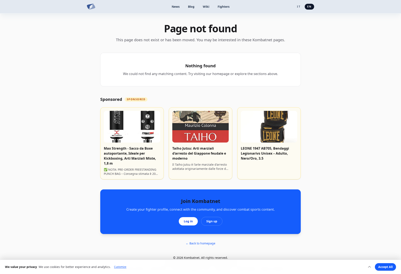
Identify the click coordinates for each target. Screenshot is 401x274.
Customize (120, 267)
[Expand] (369, 267)
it (298, 6)
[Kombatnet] (91, 7)
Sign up (211, 221)
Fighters (224, 7)
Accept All (385, 267)
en (309, 6)
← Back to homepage (200, 243)
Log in (188, 221)
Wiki (206, 7)
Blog (191, 7)
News (176, 7)
